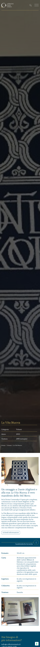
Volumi (9, 445)
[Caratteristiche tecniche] (36, 542)
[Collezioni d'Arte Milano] (7, 5)
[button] (4, 611)
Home (3, 445)
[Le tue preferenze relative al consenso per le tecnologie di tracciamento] (37, 643)
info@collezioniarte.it (10, 644)
